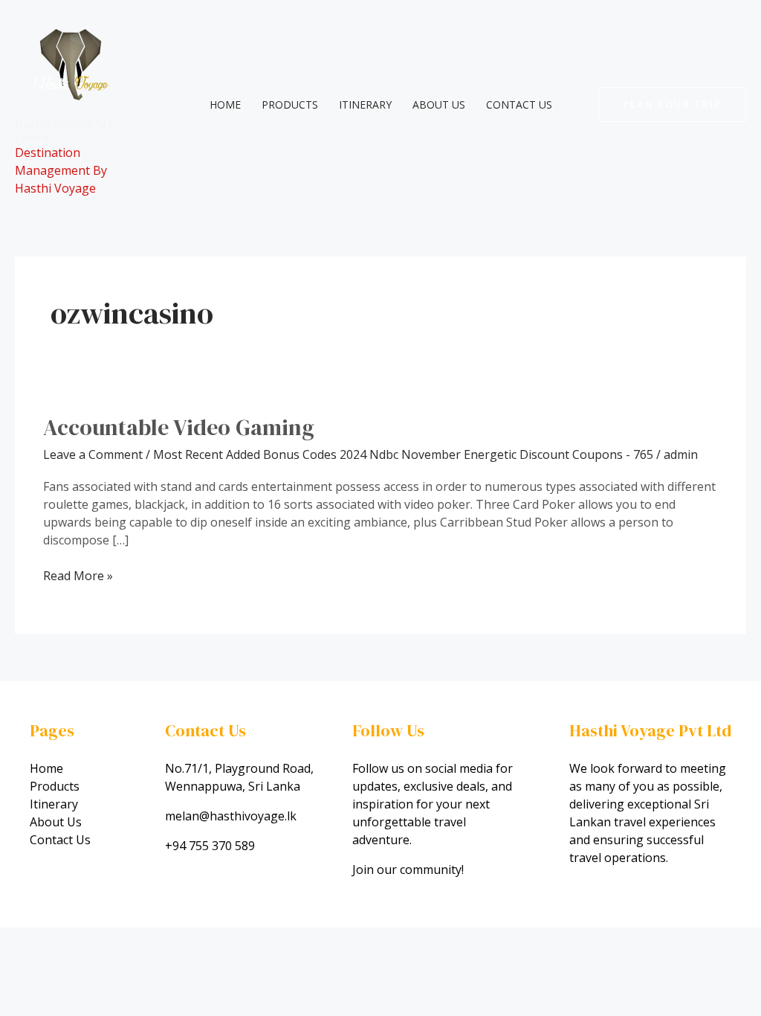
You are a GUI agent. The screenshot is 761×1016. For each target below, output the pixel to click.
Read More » (78, 575)
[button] (672, 104)
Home (225, 104)
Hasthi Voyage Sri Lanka (63, 130)
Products (290, 104)
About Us (438, 104)
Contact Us (519, 104)
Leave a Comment (93, 454)
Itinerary (365, 104)
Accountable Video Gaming (178, 427)
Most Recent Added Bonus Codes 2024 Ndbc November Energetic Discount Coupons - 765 (403, 454)
